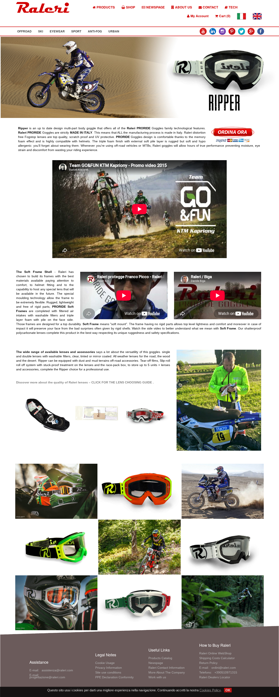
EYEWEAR (57, 31)
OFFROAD (24, 31)
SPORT (76, 31)
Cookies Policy (210, 690)
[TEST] (219, 400)
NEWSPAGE (155, 7)
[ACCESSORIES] (48, 415)
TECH (233, 7)
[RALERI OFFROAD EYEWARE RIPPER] (56, 491)
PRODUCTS (105, 7)
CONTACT (210, 7)
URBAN (113, 31)
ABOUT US (183, 7)
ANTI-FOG (95, 31)
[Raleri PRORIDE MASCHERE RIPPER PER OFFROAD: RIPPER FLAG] (139, 491)
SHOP (130, 7)
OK (227, 690)
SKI (40, 31)
